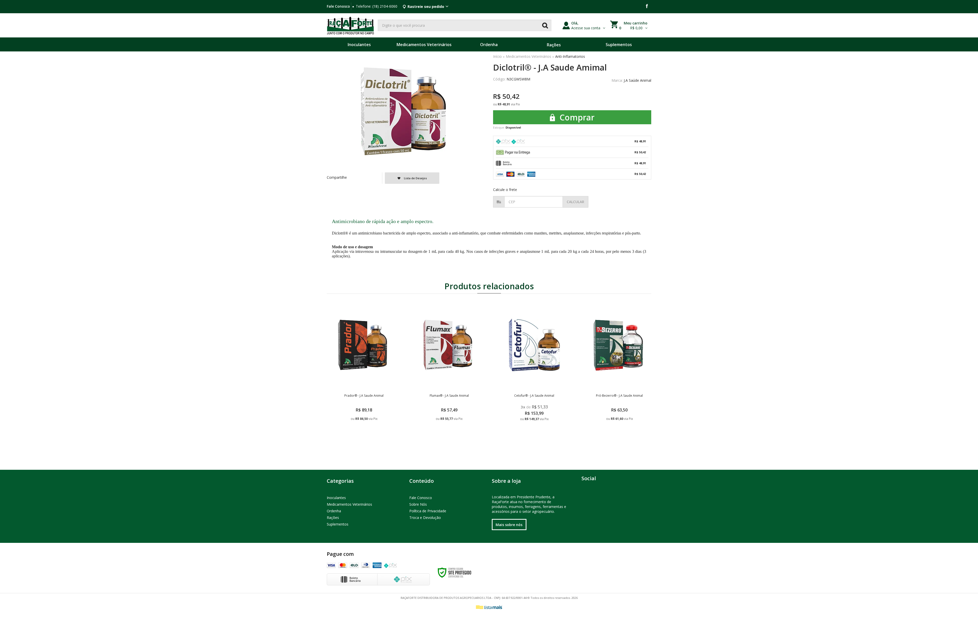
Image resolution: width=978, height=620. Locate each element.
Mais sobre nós (509, 524)
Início (497, 56)
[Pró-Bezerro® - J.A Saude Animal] (619, 373)
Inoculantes (336, 497)
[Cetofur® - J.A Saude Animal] (534, 373)
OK (575, 202)
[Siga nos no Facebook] (647, 6)
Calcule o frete (505, 189)
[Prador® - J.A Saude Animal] (364, 373)
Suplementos (337, 524)
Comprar (576, 117)
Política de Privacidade (427, 510)
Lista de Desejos (415, 178)
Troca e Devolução (425, 517)
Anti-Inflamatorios (570, 56)
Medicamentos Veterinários (528, 56)
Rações (333, 517)
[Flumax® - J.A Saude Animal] (449, 373)
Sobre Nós (418, 504)
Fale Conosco (338, 6)
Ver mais (365, 438)
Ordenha (334, 510)
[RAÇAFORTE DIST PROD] (350, 25)
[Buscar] (545, 25)
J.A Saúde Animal (637, 80)
